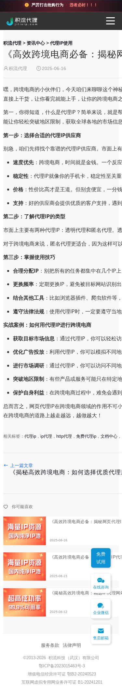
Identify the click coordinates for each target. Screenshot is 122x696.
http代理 (64, 436)
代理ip (30, 436)
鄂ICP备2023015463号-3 (62, 665)
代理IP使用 (61, 43)
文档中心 (109, 436)
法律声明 (72, 645)
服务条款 (50, 645)
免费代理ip (86, 436)
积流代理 (12, 43)
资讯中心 (36, 43)
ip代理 (46, 436)
